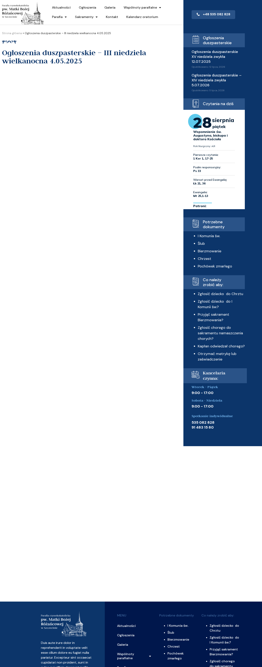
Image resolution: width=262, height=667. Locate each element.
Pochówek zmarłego (215, 266)
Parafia (57, 17)
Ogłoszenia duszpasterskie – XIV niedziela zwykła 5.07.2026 (217, 80)
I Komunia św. (209, 236)
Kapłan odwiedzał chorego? (221, 346)
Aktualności (61, 7)
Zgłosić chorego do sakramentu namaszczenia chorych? (220, 333)
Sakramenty (84, 17)
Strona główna (12, 33)
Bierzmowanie (209, 251)
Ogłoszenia (87, 7)
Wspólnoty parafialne (140, 7)
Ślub (201, 243)
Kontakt (112, 17)
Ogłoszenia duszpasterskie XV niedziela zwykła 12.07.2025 (215, 56)
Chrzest (204, 258)
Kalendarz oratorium (142, 17)
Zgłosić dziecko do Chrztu (220, 293)
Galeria (109, 7)
